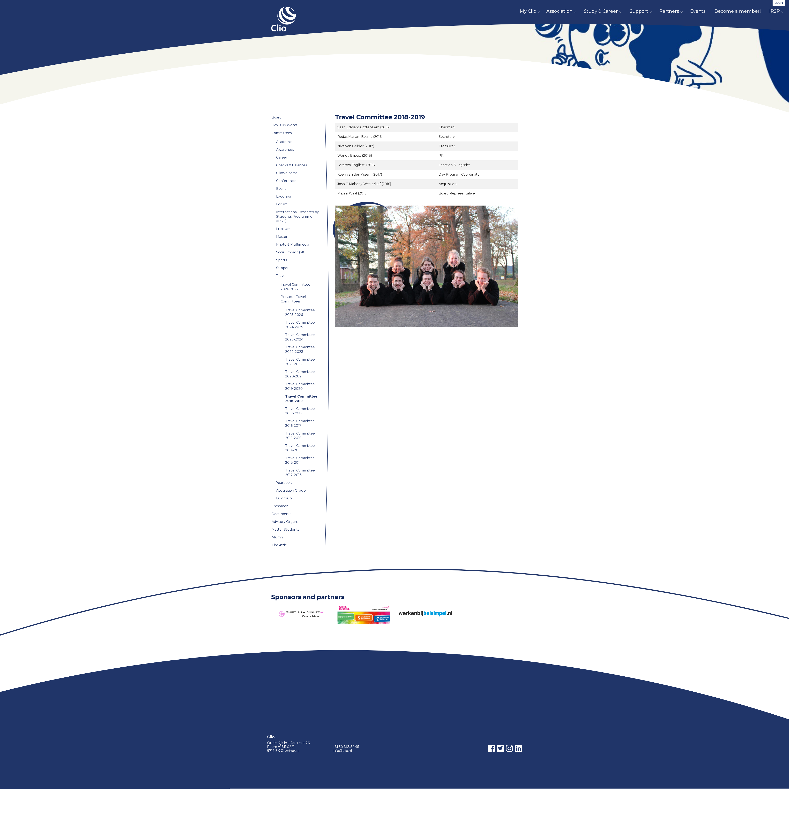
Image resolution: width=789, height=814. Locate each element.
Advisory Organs (285, 522)
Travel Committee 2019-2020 (300, 386)
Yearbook (284, 483)
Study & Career (601, 11)
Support (639, 11)
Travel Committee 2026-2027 (295, 287)
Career (281, 157)
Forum (281, 204)
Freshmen (280, 506)
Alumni (278, 537)
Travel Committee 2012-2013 (300, 472)
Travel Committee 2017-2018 (300, 411)
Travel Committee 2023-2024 (300, 337)
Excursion (284, 196)
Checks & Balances (291, 165)
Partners (669, 11)
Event (281, 189)
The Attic (279, 545)
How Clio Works (284, 125)
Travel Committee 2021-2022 (300, 362)
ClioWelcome (287, 173)
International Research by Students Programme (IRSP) (297, 216)
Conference (286, 181)
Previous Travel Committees (345, 63)
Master (281, 237)
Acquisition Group (291, 490)
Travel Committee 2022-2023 (300, 349)
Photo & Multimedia (292, 244)
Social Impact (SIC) (291, 252)
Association (559, 11)
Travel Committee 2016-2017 (300, 423)
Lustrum (283, 229)
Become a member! (737, 11)
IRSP (774, 11)
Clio (283, 19)
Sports (281, 260)
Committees (300, 63)
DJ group (284, 498)
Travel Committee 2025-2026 (300, 312)
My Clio (528, 11)
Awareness (285, 150)
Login (779, 2)
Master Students (285, 529)
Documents (281, 514)
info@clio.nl (342, 751)
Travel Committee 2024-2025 (300, 325)
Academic (284, 142)
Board (277, 117)
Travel (317, 63)
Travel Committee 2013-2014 (300, 460)
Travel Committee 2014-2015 (300, 448)
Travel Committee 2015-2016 (300, 435)
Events (698, 11)
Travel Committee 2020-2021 (300, 374)
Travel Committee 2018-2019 (301, 398)
